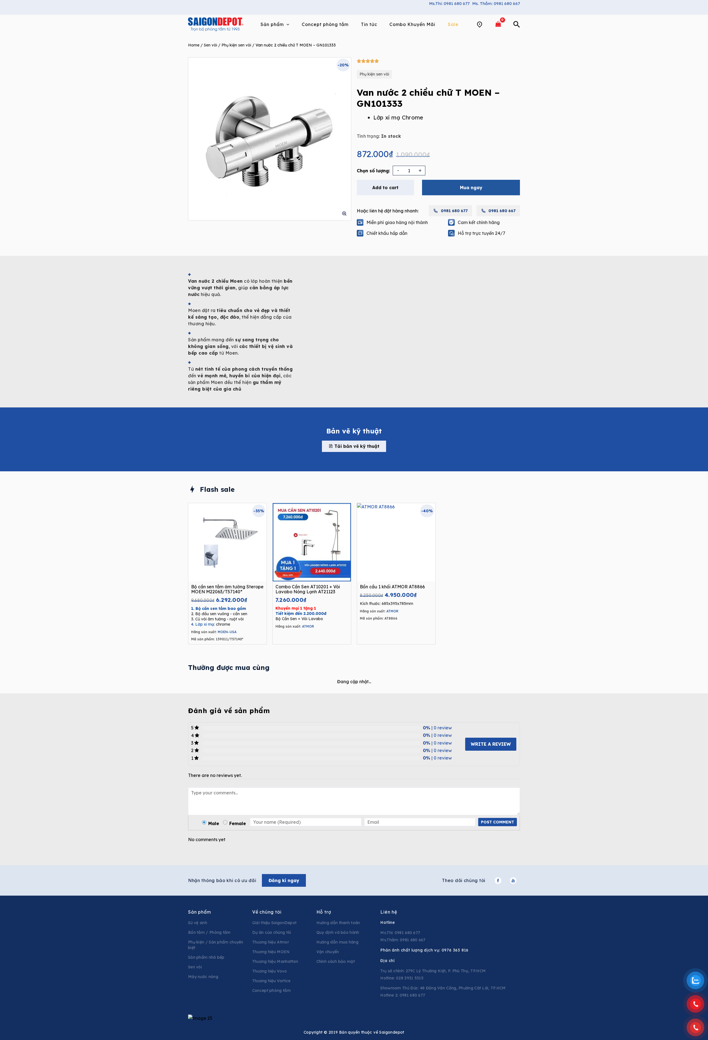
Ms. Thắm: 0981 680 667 (496, 3)
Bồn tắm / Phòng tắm (209, 932)
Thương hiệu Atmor (270, 942)
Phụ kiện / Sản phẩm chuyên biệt (215, 945)
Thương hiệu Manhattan (275, 961)
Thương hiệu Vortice (271, 980)
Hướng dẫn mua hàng (337, 942)
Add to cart (385, 187)
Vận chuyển (327, 951)
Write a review (491, 744)
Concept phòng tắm (271, 990)
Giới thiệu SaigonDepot (274, 922)
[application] (286, 24)
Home (193, 45)
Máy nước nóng (203, 976)
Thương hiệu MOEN (271, 951)
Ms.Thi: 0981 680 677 (449, 3)
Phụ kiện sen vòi (236, 45)
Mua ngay (471, 187)
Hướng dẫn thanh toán (338, 922)
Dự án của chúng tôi (271, 932)
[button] (354, 446)
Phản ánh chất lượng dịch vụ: (424, 950)
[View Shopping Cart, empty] (498, 24)
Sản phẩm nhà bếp (206, 957)
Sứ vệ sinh (197, 922)
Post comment (497, 822)
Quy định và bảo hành (337, 932)
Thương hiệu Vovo (269, 971)
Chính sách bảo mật (335, 961)
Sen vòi (210, 45)
